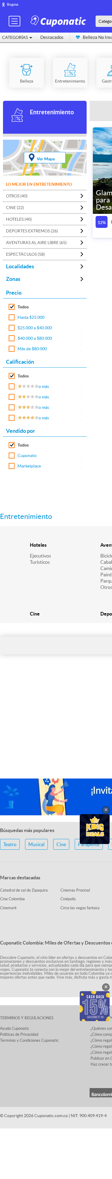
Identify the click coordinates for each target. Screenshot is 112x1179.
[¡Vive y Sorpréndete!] (59, 21)
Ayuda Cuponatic (14, 1028)
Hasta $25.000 (31, 317)
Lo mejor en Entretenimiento (39, 184)
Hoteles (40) (19, 219)
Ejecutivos (40, 555)
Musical (36, 844)
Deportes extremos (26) (32, 231)
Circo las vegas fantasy (80, 908)
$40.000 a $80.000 (35, 338)
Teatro (9, 844)
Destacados (52, 37)
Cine (35, 613)
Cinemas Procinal (75, 890)
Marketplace (29, 466)
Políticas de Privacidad (19, 1034)
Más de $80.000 (32, 348)
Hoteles (38, 545)
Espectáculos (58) (25, 254)
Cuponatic (27, 455)
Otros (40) (16, 196)
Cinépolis (68, 899)
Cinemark (8, 908)
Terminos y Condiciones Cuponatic (29, 1040)
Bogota (12, 4)
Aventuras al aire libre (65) (36, 242)
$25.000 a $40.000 (35, 327)
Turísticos (40, 562)
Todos (23, 306)
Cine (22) (15, 207)
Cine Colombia (12, 899)
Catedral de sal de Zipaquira (24, 890)
